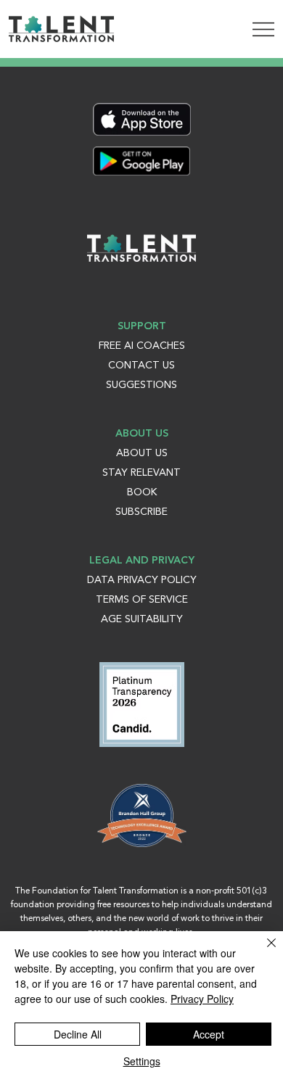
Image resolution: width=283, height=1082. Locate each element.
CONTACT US (141, 365)
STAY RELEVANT (141, 473)
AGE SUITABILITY (142, 619)
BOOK (142, 492)
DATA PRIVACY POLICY (142, 580)
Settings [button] (141, 1061)
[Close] (262, 951)
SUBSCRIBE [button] (141, 512)
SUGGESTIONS (141, 385)
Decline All (78, 1034)
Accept (208, 1034)
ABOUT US (142, 453)
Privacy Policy (202, 998)
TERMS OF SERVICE (142, 600)
